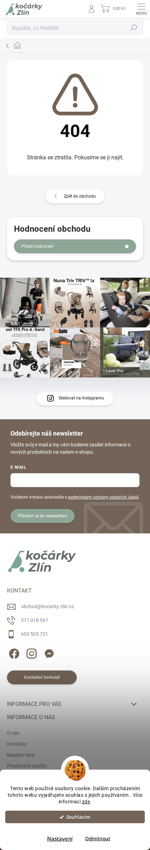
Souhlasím (78, 817)
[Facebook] (13, 652)
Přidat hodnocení (37, 246)
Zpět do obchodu (80, 196)
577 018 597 (34, 620)
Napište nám (21, 755)
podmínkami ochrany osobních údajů (103, 497)
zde (86, 801)
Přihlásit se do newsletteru (42, 516)
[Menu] (141, 8)
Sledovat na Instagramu (81, 398)
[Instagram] (30, 652)
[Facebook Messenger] (48, 652)
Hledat (134, 27)
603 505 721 (34, 634)
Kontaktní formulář (42, 677)
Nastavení (60, 838)
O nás (13, 733)
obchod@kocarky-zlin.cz (47, 606)
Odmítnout (97, 838)
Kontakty (17, 744)
